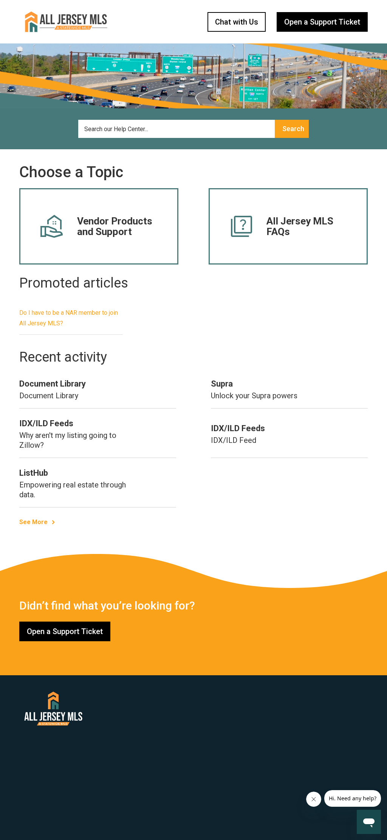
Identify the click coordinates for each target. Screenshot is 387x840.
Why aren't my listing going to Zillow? (67, 440)
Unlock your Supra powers (254, 395)
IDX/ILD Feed (233, 440)
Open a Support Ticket (322, 21)
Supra (222, 383)
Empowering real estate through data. (72, 489)
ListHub (33, 473)
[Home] (66, 22)
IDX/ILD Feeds (46, 423)
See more (33, 522)
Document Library (52, 383)
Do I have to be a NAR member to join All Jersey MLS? (68, 318)
